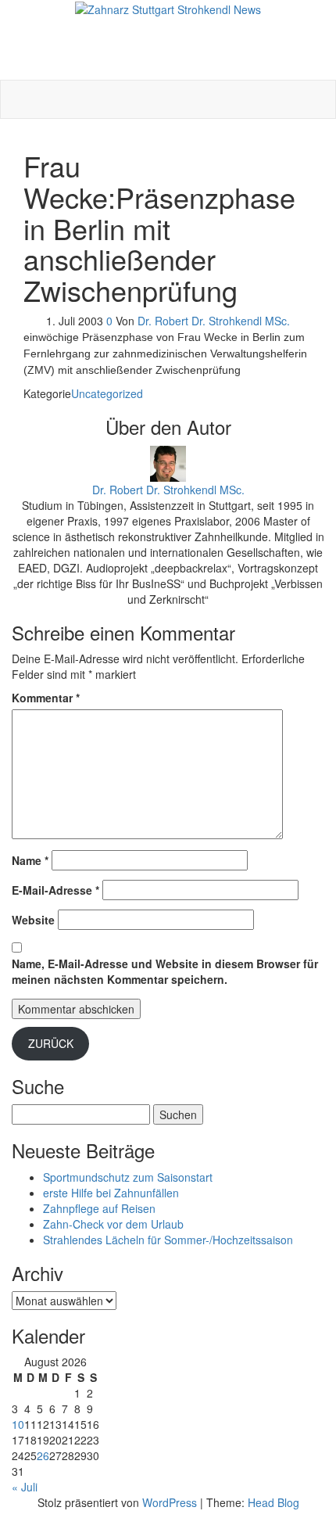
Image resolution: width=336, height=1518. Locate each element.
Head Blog (273, 1502)
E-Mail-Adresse (55, 890)
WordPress (169, 1502)
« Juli (25, 1487)
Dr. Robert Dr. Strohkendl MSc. (214, 320)
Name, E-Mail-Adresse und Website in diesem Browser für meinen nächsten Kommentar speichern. (165, 971)
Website (33, 920)
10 (18, 1424)
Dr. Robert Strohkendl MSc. (168, 25)
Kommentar (46, 697)
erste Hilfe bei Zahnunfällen (111, 1192)
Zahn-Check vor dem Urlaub (113, 1224)
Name (30, 860)
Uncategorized (107, 393)
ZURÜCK (50, 1043)
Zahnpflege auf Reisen (99, 1208)
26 (43, 1455)
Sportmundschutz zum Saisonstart (128, 1177)
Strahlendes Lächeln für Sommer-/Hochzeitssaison (168, 1239)
